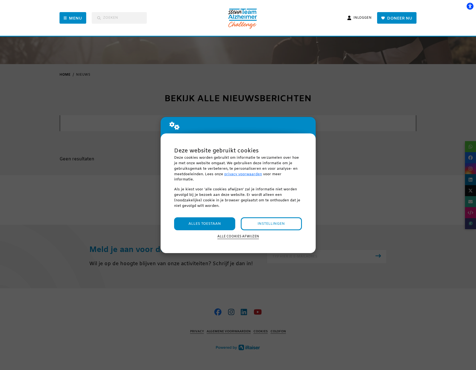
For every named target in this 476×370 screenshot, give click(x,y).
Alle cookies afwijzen (238, 236)
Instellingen (271, 223)
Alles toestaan (204, 223)
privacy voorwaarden (243, 174)
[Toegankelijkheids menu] (470, 6)
